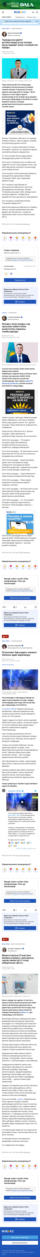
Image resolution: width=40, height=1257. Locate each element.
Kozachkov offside (9, 709)
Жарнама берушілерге (19, 1243)
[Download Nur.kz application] (20, 4)
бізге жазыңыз (25, 224)
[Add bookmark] (35, 607)
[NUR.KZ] (20, 12)
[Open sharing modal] (25, 607)
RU (33, 12)
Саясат (4, 312)
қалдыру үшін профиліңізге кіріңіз (22, 260)
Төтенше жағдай (32, 17)
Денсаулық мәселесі (18, 944)
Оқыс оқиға (6, 17)
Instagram (21, 302)
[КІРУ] (37, 12)
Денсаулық (6, 944)
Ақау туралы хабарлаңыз (20, 1237)
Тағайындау (12, 312)
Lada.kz (20, 1099)
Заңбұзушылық (20, 17)
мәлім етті (24, 1012)
